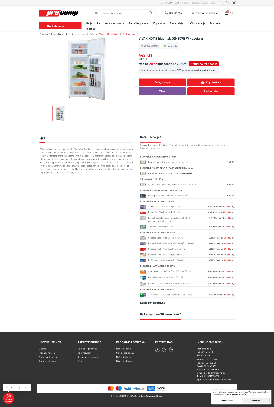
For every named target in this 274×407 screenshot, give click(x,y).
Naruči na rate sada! (204, 64)
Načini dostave (123, 357)
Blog (213, 3)
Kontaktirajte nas (47, 361)
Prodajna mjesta (47, 352)
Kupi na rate (211, 91)
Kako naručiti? (166, 3)
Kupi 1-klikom (211, 82)
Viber (162, 91)
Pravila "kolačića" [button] (239, 394)
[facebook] (222, 3)
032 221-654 (175, 12)
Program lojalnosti (200, 3)
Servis (81, 361)
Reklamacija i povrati (88, 357)
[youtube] (234, 3)
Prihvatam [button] (255, 400)
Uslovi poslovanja (124, 361)
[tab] (187, 137)
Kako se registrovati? (88, 348)
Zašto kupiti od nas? (49, 357)
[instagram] (228, 3)
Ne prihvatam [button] (227, 400)
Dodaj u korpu (162, 82)
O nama (42, 348)
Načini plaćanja (123, 348)
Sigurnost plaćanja (125, 352)
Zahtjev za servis (182, 3)
